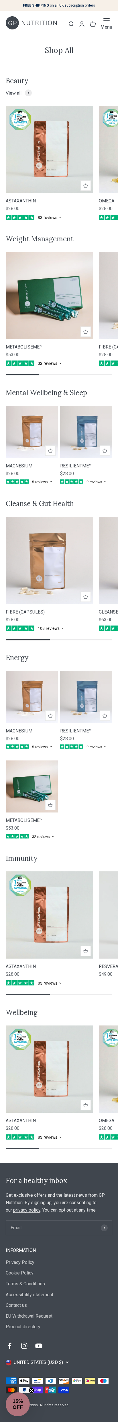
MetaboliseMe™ (24, 347)
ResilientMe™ (76, 466)
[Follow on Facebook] (9, 1346)
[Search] (71, 24)
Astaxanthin (21, 201)
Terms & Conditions (25, 1283)
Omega (106, 201)
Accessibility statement (29, 1294)
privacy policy (26, 1210)
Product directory (23, 1326)
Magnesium (19, 466)
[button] (18, 1404)
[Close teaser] (31, 1390)
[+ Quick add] (85, 185)
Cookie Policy (20, 1273)
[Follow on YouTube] (39, 1346)
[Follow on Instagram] (24, 1346)
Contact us (16, 1305)
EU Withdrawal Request (29, 1316)
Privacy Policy (20, 1262)
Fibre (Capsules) (25, 612)
